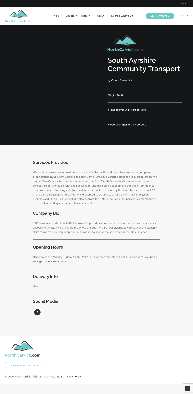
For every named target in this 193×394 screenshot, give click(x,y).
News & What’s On (122, 16)
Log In (183, 4)
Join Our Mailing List (25, 365)
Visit (56, 16)
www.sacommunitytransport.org (127, 124)
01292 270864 (116, 95)
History (85, 16)
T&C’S (59, 376)
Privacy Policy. (72, 376)
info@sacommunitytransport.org (127, 109)
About (100, 16)
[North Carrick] (19, 16)
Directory (71, 16)
